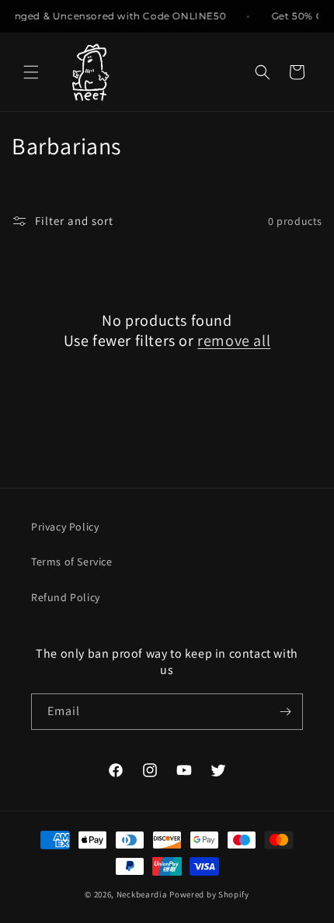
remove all (233, 340)
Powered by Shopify (209, 894)
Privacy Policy (65, 527)
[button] (31, 72)
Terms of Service (72, 562)
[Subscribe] (285, 711)
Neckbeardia (142, 894)
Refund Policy (65, 597)
